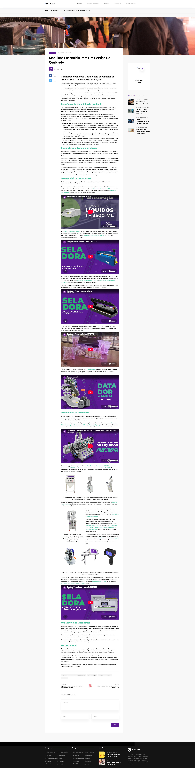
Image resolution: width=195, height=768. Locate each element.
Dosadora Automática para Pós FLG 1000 (98, 466)
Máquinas (106, 4)
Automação (65, 675)
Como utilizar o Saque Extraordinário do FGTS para (143, 131)
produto (108, 675)
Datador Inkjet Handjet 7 (112, 538)
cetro (57, 69)
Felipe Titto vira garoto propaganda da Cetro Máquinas (142, 121)
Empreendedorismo (93, 4)
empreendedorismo (80, 675)
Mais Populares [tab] (132, 95)
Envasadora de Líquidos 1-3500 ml (102, 189)
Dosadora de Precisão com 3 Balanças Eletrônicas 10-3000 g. (94, 468)
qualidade (65, 678)
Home (46, 10)
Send (115, 725)
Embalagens (117, 4)
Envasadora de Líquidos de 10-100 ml (94, 235)
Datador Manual (92, 369)
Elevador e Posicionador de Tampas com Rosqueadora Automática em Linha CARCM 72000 (101, 527)
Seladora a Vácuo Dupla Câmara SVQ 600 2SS (73, 583)
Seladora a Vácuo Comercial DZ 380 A (87, 280)
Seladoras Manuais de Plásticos (71, 231)
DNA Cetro (49, 755)
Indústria (79, 4)
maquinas (101, 675)
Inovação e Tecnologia (48, 762)
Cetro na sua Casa (51, 752)
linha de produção (92, 675)
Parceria (61, 764)
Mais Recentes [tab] (142, 95)
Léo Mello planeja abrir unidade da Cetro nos (141, 112)
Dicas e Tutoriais (130, 4)
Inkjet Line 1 (100, 538)
